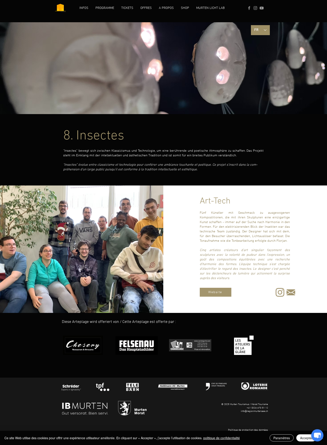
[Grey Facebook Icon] (249, 8)
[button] (84, 8)
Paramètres (281, 438)
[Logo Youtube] (261, 8)
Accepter (306, 438)
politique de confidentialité (221, 438)
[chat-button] (317, 435)
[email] (291, 292)
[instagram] (280, 292)
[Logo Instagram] (255, 8)
